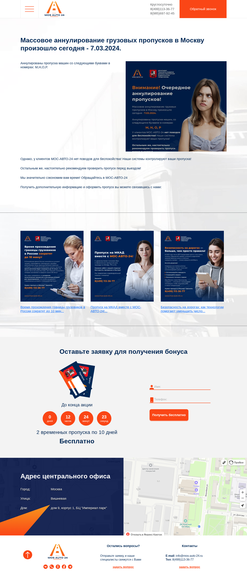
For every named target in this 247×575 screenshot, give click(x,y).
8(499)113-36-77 (162, 7)
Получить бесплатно (169, 415)
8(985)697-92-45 (162, 13)
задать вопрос (123, 566)
